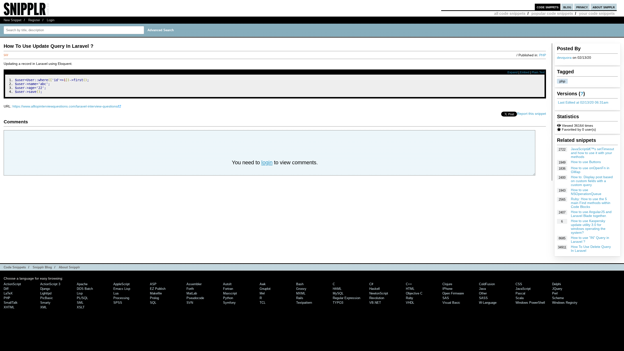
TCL (262, 302)
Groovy (301, 289)
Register (34, 20)
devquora (564, 57)
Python (228, 298)
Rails (299, 298)
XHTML (9, 307)
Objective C (414, 293)
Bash (299, 284)
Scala (520, 298)
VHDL (410, 302)
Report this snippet (531, 114)
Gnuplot (265, 289)
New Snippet (12, 20)
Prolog (154, 298)
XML (43, 307)
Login (50, 20)
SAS (445, 298)
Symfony (229, 302)
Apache (82, 284)
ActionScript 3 (50, 284)
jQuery (557, 289)
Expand (512, 72)
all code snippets (510, 13)
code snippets (547, 7)
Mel (262, 293)
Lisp (80, 293)
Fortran (228, 289)
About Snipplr (69, 267)
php (562, 81)
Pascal (520, 293)
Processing (121, 298)
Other (483, 293)
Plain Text (538, 72)
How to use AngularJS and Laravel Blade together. (591, 214)
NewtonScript (378, 293)
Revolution (376, 298)
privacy (582, 7)
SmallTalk (11, 302)
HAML (337, 289)
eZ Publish (158, 289)
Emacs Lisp (121, 289)
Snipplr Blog (42, 267)
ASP (153, 284)
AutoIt (227, 284)
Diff (6, 289)
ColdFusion (487, 284)
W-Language (488, 302)
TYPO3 (338, 302)
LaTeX (8, 293)
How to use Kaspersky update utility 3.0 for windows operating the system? (588, 226)
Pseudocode (195, 298)
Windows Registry (564, 302)
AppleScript (121, 284)
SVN (189, 302)
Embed (524, 72)
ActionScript (12, 284)
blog (567, 7)
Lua (115, 293)
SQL (153, 302)
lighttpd (45, 293)
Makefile (156, 293)
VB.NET (375, 302)
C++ (409, 284)
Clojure (447, 284)
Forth (190, 289)
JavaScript (523, 289)
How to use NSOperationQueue (586, 192)
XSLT (81, 307)
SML (80, 302)
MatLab (191, 293)
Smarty (45, 302)
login (267, 162)
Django (45, 289)
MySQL (338, 293)
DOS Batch (85, 289)
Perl (555, 293)
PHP (542, 55)
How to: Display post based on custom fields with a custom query (592, 181)
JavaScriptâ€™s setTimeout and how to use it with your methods (592, 153)
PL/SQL (82, 298)
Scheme (558, 298)
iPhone (447, 289)
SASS (483, 298)
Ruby (409, 298)
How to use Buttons (586, 162)
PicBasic (46, 298)
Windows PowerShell (530, 302)
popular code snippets (552, 13)
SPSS (117, 302)
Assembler (194, 284)
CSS (519, 284)
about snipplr (604, 7)
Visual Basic (451, 302)
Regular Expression (346, 298)
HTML (410, 289)
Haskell (374, 289)
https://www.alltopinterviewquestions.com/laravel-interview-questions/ (65, 106)
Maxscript (230, 293)
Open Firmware (453, 293)
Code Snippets (15, 267)
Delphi (556, 284)
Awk (263, 284)
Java (482, 289)
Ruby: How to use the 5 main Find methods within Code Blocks (590, 203)
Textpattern (304, 302)
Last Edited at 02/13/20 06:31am (583, 102)
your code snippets (597, 13)
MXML (300, 293)
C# (371, 284)
